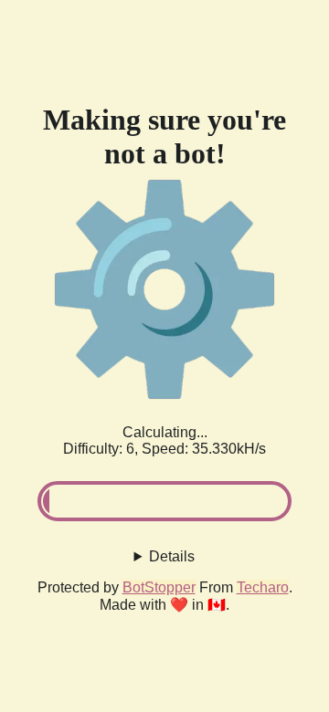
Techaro (263, 587)
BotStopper (159, 587)
